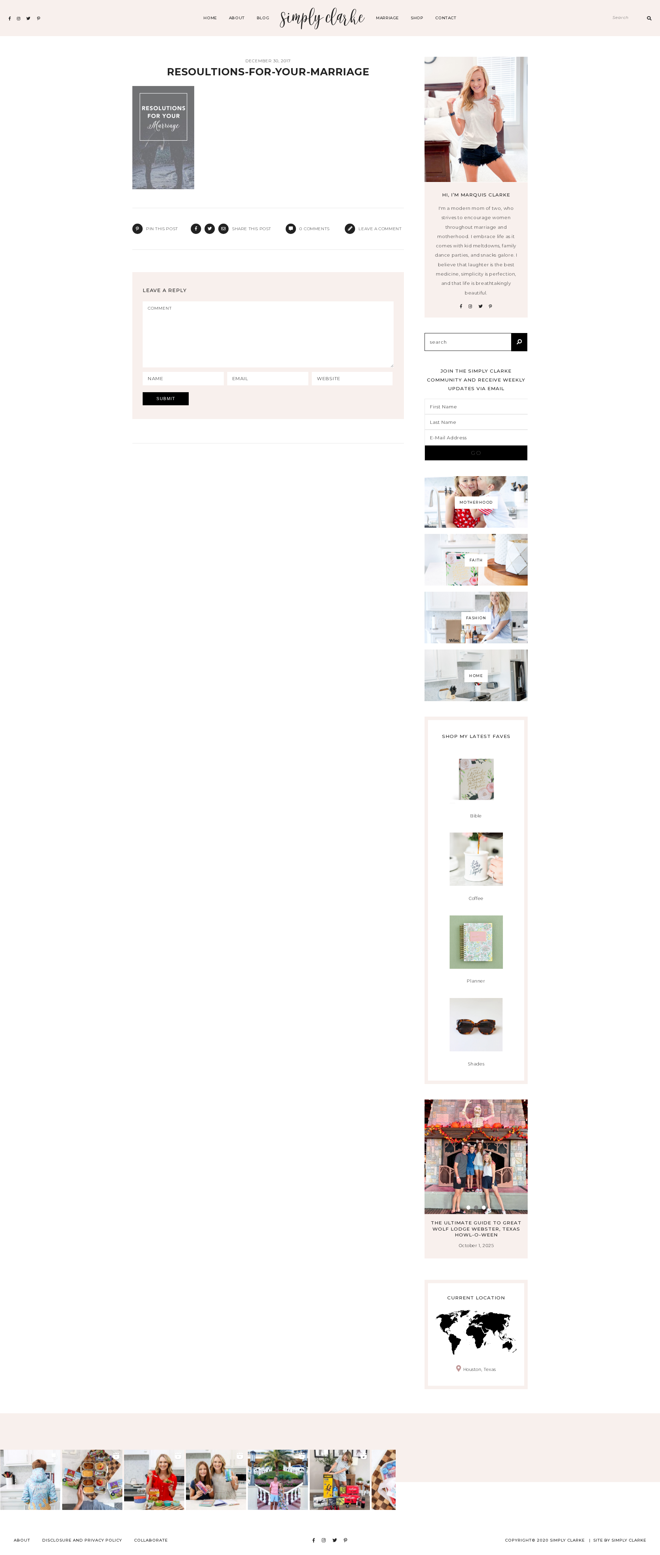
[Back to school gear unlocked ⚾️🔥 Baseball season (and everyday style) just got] (30, 1480)
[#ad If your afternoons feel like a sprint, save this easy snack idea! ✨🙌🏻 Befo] (92, 1480)
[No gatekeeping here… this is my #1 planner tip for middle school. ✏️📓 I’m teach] (216, 1480)
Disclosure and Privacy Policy (82, 1540)
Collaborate (151, 1540)
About (237, 17)
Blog (263, 17)
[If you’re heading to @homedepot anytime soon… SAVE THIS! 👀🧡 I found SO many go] (340, 1480)
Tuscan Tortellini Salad (494, 1222)
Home (210, 17)
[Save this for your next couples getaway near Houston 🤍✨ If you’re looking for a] (278, 1480)
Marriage (387, 17)
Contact (445, 17)
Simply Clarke (322, 18)
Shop (417, 17)
